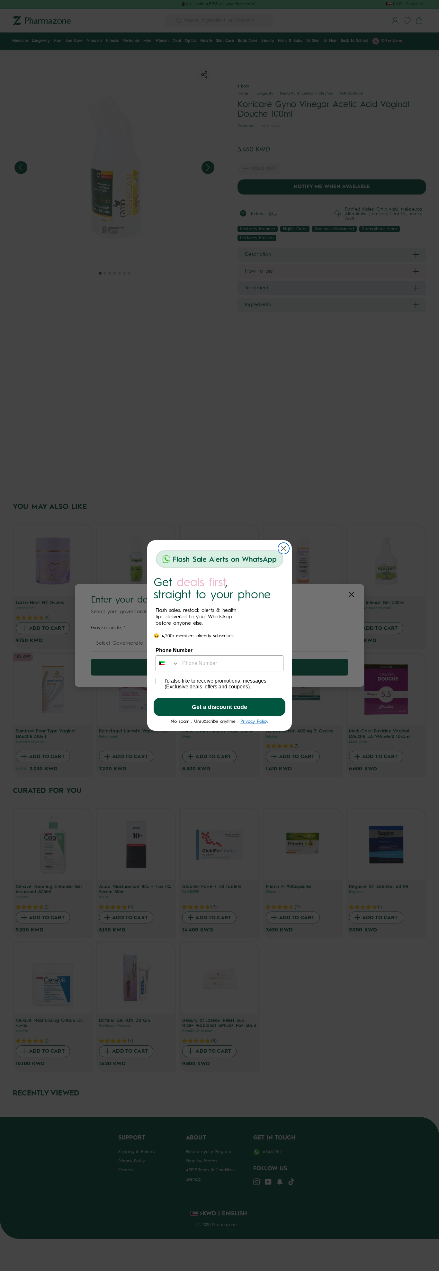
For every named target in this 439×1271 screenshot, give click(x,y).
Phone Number (174, 650)
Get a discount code (219, 707)
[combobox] (167, 663)
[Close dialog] (283, 548)
